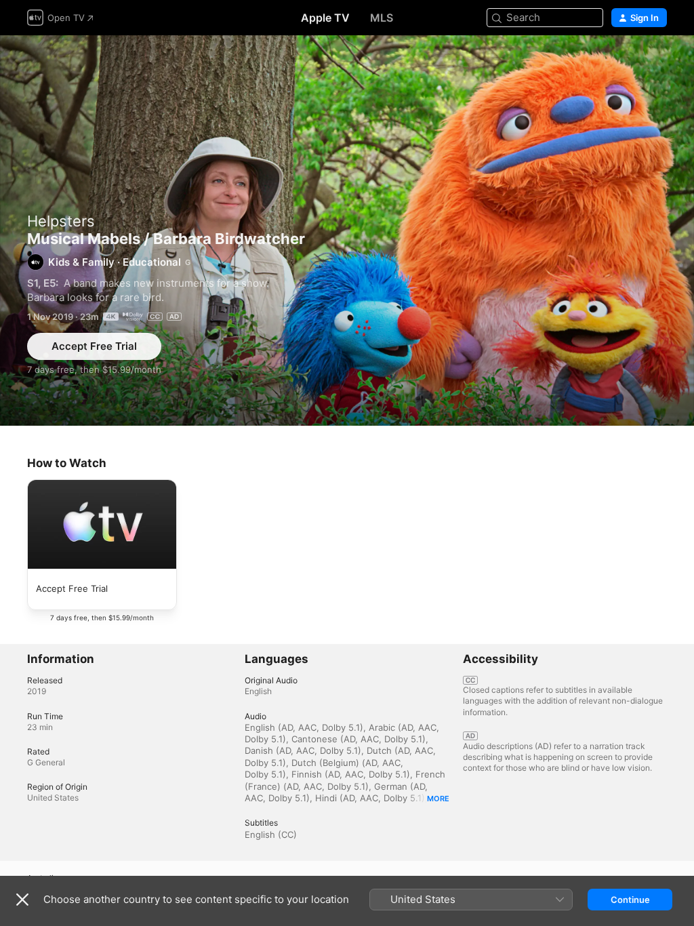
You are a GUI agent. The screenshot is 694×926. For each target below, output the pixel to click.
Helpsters (61, 221)
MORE (438, 798)
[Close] (22, 899)
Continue (630, 899)
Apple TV (325, 17)
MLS (381, 17)
